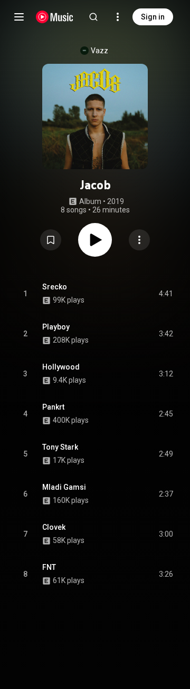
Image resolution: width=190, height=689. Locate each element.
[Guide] (19, 17)
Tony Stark (60, 447)
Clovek (53, 527)
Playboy (56, 327)
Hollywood (61, 367)
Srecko (54, 287)
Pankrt (53, 407)
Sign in (153, 17)
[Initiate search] (93, 16)
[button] (50, 239)
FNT (49, 567)
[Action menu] (139, 239)
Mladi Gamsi (64, 487)
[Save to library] (50, 240)
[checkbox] (165, 293)
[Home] (54, 17)
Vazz (99, 50)
